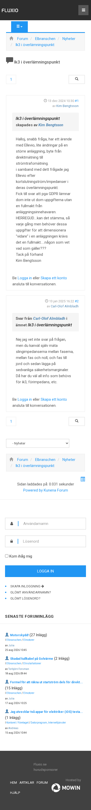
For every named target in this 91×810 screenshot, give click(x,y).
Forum (42, 782)
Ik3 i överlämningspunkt (38, 118)
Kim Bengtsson (67, 106)
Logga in (25, 278)
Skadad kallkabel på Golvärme (31, 658)
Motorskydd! (19, 635)
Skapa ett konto (54, 278)
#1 (77, 101)
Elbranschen (13, 639)
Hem (13, 782)
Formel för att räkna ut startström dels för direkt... (46, 682)
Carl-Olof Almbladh (65, 306)
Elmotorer (28, 639)
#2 (77, 301)
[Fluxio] (10, 10)
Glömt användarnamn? (30, 592)
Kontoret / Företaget (17, 722)
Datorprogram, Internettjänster (48, 722)
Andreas (13, 728)
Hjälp (15, 793)
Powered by (33, 490)
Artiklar (26, 782)
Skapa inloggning (25, 586)
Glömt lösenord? (25, 598)
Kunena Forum (56, 490)
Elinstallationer (32, 663)
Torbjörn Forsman (18, 669)
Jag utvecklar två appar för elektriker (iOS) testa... (46, 712)
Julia (11, 645)
